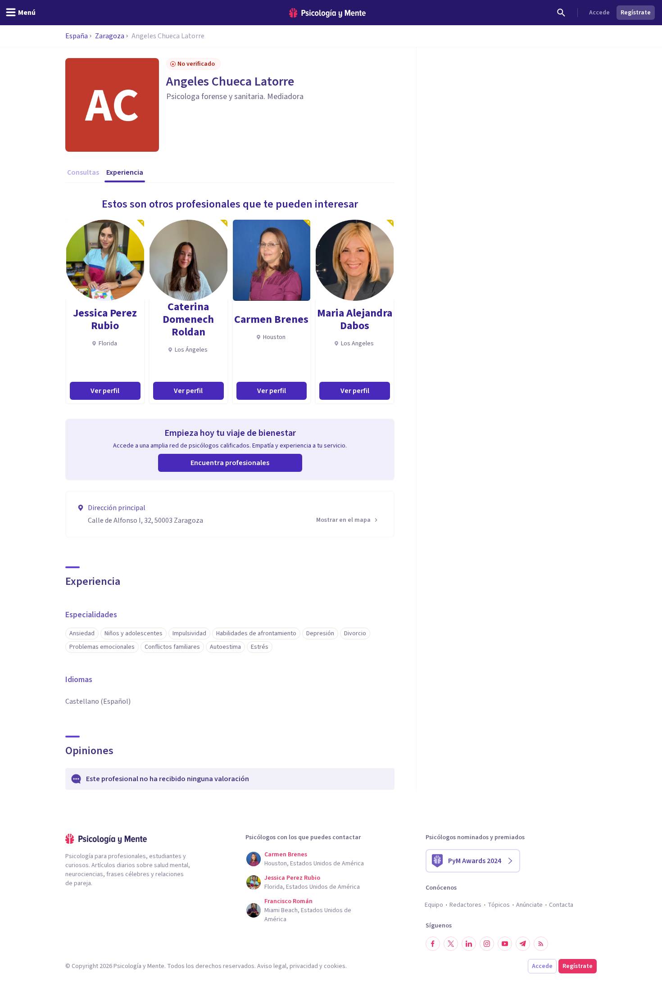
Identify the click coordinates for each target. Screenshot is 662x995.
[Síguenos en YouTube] (505, 943)
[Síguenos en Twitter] (451, 943)
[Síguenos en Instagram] (487, 943)
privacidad (304, 966)
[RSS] (541, 943)
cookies (334, 966)
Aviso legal (271, 966)
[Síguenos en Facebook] (433, 943)
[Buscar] (561, 13)
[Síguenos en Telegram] (523, 943)
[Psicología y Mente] (327, 13)
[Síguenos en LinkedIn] (469, 943)
